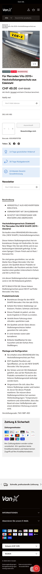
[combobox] (21, 17)
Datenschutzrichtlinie (25, 564)
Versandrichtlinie (24, 566)
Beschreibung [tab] (8, 200)
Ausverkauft (28, 125)
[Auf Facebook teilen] (14, 143)
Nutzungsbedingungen (9, 564)
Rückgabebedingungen (9, 566)
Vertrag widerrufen (8, 568)
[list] (21, 49)
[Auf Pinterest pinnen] (18, 143)
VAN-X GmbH (11, 561)
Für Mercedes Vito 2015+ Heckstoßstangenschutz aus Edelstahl (19, 27)
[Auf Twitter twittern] (10, 143)
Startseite (5, 25)
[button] (33, 9)
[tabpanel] (21, 309)
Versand (13, 92)
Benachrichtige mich (28, 131)
